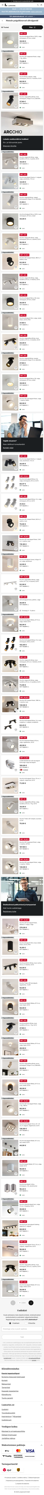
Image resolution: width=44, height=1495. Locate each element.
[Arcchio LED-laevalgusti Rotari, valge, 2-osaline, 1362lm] (22, 866)
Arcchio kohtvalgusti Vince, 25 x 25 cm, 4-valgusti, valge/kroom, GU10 (30, 1124)
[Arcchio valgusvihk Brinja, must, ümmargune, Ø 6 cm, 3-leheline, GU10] (22, 664)
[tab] (22, 1384)
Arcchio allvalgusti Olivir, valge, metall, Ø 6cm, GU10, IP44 (30, 319)
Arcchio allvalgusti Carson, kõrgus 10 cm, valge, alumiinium (30, 560)
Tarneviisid (6, 1387)
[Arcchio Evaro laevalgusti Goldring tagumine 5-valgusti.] (22, 1228)
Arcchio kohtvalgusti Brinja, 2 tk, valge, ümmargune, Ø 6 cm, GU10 (31, 500)
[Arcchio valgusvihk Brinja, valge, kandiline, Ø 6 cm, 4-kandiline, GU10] (22, 684)
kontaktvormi (7, 1358)
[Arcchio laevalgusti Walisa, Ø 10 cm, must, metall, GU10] (22, 1087)
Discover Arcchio (9, 146)
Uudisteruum (6, 1420)
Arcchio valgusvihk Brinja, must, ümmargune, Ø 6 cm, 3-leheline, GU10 (30, 661)
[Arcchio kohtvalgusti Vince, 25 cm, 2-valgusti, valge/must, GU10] (22, 785)
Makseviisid (6, 1384)
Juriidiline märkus (8, 1438)
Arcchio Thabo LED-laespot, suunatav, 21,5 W (31, 819)
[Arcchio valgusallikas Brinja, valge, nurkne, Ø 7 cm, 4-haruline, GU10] (22, 583)
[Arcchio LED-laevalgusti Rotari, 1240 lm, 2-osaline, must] (22, 543)
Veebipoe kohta (9, 1426)
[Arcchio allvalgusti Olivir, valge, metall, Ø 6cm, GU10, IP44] (22, 322)
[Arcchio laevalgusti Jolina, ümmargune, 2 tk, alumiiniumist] (22, 1188)
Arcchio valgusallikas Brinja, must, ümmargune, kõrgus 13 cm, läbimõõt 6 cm (30, 97)
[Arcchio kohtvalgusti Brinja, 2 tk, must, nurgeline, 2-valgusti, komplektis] (22, 724)
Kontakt (5, 1380)
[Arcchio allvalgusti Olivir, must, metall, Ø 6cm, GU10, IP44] (22, 946)
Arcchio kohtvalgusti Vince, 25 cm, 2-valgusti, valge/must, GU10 (30, 779)
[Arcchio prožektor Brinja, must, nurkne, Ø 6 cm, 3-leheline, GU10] (22, 967)
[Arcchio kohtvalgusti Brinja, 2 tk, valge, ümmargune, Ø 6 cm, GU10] (22, 503)
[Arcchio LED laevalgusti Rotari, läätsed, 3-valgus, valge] (22, 926)
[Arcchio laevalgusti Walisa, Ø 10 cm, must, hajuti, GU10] (22, 1007)
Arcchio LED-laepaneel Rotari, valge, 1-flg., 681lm (30, 57)
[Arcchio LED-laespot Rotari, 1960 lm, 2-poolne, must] (22, 704)
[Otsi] (37, 4)
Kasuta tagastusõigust (11, 1373)
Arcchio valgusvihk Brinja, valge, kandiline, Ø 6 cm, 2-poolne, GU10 (29, 158)
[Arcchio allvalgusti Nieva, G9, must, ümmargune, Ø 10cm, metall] (22, 302)
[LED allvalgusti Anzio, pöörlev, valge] (22, 603)
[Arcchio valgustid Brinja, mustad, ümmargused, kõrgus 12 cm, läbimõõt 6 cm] (22, 362)
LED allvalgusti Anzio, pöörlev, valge (30, 600)
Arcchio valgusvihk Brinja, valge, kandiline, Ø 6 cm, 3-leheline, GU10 (30, 278)
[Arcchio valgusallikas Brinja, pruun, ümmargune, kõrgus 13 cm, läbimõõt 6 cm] (22, 1067)
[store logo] (11, 4)
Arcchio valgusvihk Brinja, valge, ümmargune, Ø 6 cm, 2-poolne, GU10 (30, 238)
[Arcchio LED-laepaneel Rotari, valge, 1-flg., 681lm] (22, 60)
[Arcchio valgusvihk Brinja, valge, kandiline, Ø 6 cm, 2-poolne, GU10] (22, 161)
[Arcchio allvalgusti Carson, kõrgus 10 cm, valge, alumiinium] (22, 563)
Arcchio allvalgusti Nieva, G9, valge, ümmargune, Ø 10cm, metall (30, 379)
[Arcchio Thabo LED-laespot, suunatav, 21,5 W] (22, 826)
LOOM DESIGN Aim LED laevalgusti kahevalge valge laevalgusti (30, 761)
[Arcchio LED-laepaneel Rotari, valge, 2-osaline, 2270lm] (22, 846)
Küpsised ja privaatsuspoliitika (13, 1431)
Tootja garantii (7, 1398)
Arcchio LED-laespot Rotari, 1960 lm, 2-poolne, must (30, 701)
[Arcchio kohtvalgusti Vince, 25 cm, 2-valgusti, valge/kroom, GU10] (22, 1248)
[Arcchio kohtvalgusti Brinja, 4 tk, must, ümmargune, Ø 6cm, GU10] (22, 644)
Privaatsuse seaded (10, 1477)
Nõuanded (17, 1416)
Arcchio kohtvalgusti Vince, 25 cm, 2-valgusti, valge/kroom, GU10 (30, 1245)
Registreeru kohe (9, 911)
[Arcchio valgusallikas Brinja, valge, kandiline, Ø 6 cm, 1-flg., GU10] (22, 806)
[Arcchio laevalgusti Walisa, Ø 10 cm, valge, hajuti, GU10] (22, 1047)
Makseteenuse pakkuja (13, 1445)
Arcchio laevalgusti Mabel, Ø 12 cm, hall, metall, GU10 (30, 1141)
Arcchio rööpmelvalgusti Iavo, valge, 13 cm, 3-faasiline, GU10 (30, 1205)
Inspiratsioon (7, 1416)
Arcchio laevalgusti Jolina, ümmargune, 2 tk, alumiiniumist (28, 1185)
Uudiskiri (5, 1409)
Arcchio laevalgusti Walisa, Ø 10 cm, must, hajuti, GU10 (30, 1004)
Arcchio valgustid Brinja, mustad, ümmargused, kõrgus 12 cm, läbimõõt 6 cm (31, 359)
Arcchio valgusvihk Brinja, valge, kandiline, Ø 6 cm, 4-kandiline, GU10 (30, 681)
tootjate (34, 1360)
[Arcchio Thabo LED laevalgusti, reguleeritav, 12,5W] (22, 987)
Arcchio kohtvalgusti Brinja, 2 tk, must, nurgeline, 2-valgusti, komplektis (30, 721)
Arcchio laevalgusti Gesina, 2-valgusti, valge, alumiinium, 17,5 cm (31, 178)
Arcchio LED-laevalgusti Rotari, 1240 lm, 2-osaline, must (30, 540)
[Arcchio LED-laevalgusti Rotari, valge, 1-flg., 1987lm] (22, 1107)
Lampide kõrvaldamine (22, 1483)
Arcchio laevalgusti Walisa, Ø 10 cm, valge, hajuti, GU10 (30, 1044)
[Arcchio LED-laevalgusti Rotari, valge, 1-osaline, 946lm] (22, 402)
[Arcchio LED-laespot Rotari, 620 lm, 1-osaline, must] (22, 523)
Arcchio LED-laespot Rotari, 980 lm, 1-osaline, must (30, 258)
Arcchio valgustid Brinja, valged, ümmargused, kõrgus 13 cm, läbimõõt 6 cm (31, 198)
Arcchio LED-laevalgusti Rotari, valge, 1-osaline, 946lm (30, 399)
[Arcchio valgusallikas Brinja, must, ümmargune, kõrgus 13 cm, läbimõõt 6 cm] (22, 100)
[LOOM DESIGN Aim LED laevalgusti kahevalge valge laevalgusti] (22, 765)
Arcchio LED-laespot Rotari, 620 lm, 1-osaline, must (30, 520)
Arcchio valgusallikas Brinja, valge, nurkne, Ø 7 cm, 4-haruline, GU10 (29, 580)
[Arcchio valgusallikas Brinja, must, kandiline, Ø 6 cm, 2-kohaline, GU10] (22, 342)
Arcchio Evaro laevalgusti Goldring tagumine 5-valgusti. (29, 1225)
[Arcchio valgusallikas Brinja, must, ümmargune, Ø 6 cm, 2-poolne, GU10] (22, 1268)
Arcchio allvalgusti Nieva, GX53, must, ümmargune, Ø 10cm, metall (30, 215)
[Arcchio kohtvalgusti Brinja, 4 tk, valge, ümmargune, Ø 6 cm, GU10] (22, 483)
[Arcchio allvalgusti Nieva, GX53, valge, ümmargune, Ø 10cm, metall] (22, 40)
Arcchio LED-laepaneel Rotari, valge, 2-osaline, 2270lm (30, 843)
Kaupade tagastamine (10, 1391)
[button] (15, 45)
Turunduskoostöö (8, 1413)
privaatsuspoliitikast (34, 1358)
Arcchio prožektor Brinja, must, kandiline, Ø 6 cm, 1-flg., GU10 (28, 1024)
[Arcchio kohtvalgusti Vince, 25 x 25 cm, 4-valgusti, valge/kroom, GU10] (22, 1128)
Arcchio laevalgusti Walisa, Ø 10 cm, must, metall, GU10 (30, 1084)
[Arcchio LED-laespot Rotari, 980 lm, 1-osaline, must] (22, 261)
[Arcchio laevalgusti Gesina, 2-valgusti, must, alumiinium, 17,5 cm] (22, 463)
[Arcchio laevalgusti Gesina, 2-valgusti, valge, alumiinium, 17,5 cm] (22, 181)
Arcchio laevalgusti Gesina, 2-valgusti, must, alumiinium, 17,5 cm (31, 460)
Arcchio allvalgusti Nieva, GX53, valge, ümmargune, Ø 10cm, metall (31, 37)
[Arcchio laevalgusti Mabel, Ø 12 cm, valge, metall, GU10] (22, 1288)
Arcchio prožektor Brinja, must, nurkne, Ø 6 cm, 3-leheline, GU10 (31, 964)
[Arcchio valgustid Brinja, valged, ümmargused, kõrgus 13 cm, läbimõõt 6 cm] (22, 201)
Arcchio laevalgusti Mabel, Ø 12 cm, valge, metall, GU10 (30, 1285)
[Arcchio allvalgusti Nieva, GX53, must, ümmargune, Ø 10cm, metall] (22, 221)
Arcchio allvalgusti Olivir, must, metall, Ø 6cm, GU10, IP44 (30, 943)
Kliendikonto (6, 1394)
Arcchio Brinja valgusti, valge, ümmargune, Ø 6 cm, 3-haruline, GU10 (30, 77)
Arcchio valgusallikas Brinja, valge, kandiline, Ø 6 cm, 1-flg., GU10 (29, 803)
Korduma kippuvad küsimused (13, 1377)
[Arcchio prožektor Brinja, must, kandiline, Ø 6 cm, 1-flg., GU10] (22, 1027)
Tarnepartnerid (9, 1464)
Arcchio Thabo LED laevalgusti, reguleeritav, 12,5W (28, 984)
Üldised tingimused (9, 1435)
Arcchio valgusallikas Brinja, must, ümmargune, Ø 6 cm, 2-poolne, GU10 (30, 1265)
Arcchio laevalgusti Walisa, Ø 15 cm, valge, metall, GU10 (30, 620)
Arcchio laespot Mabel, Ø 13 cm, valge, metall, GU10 (31, 1165)
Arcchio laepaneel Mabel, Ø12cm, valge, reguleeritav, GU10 (29, 741)
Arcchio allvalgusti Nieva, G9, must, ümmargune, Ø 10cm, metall (30, 299)
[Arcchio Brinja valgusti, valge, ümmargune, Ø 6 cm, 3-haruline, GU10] (22, 80)
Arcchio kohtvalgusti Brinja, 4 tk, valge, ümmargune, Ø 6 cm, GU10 (29, 480)
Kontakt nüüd (8, 448)
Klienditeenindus (10, 1368)
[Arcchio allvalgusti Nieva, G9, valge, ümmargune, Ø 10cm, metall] (22, 382)
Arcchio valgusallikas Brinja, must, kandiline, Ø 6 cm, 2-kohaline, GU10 (30, 339)
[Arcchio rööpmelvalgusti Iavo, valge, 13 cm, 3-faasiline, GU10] (22, 1208)
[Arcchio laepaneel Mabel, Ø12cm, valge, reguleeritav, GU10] (22, 744)
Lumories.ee (8, 1404)
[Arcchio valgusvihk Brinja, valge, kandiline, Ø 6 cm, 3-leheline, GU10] (22, 282)
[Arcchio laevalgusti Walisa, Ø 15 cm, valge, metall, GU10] (22, 624)
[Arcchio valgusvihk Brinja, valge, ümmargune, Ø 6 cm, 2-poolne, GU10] (22, 241)
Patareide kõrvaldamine (32, 1480)
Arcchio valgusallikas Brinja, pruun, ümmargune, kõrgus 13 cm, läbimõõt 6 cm (30, 1064)
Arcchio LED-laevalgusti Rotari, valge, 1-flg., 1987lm (30, 1104)
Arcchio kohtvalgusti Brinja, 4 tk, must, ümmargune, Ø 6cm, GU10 (30, 641)
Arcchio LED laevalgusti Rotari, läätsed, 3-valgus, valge (28, 923)
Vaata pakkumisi (36, 12)
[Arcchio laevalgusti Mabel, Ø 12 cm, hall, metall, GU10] (22, 1148)
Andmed (25, 770)
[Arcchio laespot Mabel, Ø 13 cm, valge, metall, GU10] (22, 1168)
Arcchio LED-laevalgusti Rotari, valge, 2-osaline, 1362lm (30, 863)
